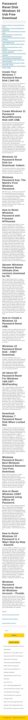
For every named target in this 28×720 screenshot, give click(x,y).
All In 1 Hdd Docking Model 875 (12, 685)
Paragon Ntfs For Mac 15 (9, 623)
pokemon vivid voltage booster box (13, 705)
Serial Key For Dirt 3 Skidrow (10, 619)
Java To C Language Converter (10, 614)
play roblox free (8, 682)
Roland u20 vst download (10, 659)
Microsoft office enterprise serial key (14, 708)
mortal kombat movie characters (12, 695)
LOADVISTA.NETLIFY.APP (19, 717)
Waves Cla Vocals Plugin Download (13, 701)
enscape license (8, 698)
